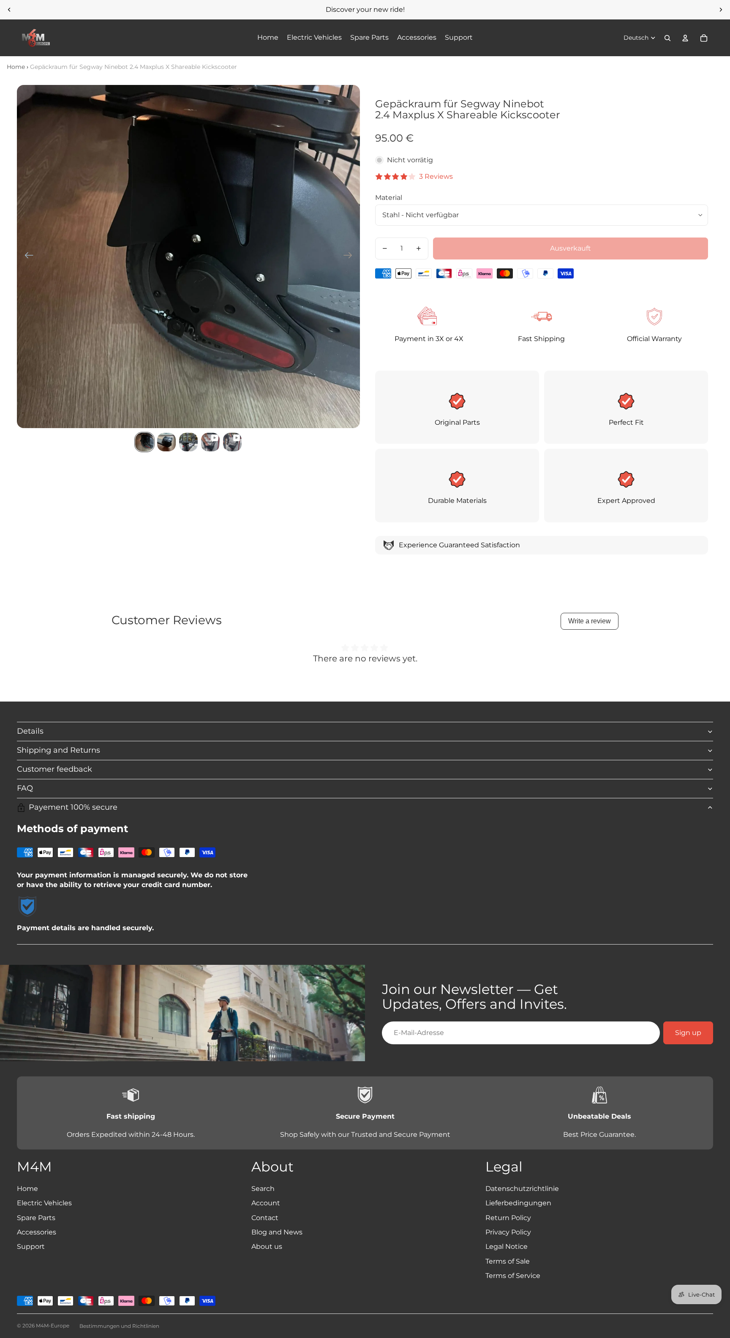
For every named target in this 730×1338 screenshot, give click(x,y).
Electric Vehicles (44, 1203)
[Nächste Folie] (720, 9)
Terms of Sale (507, 1261)
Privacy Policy (508, 1232)
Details (30, 731)
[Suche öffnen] (667, 38)
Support (31, 1246)
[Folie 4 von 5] (210, 442)
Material (388, 198)
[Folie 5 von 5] (232, 442)
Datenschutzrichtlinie (522, 1189)
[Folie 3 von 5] (188, 442)
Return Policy (508, 1218)
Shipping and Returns (58, 750)
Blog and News (276, 1232)
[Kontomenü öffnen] (685, 38)
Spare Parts (36, 1218)
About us (266, 1246)
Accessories (36, 1232)
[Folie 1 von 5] (144, 442)
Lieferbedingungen (518, 1203)
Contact (264, 1218)
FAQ (25, 788)
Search (263, 1189)
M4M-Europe (52, 1325)
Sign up (688, 1033)
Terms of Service (512, 1276)
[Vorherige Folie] (9, 9)
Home (16, 67)
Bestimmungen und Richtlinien (119, 1326)
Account (265, 1203)
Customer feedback (54, 769)
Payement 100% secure (73, 807)
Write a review (589, 621)
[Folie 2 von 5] (166, 442)
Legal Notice (506, 1246)
